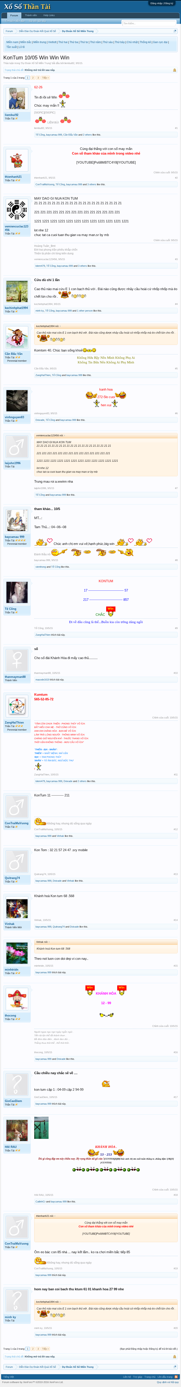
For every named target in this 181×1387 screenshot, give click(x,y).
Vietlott (52, 42)
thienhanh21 (13, 176)
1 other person (85, 310)
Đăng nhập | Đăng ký (162, 3)
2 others (87, 134)
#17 (176, 1097)
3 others (91, 184)
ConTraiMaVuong (45, 184)
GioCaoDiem (13, 1101)
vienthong (41, 566)
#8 (176, 560)
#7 (176, 488)
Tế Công (40, 134)
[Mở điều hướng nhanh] (174, 31)
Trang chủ (149, 1377)
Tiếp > (45, 77)
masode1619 (42, 679)
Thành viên (31, 15)
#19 (176, 1268)
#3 (176, 259)
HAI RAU (11, 1147)
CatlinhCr (40, 1201)
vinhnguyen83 (14, 417)
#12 (176, 829)
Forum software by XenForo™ (32, 1382)
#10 (176, 673)
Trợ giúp (137, 1377)
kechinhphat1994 (16, 308)
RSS (176, 1376)
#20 (176, 1328)
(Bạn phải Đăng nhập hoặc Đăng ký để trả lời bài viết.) (149, 1348)
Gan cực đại (160, 42)
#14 (176, 920)
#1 (176, 128)
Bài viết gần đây (37, 21)
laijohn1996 (13, 463)
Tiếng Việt (8, 1377)
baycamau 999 (54, 134)
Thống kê (145, 42)
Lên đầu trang (165, 1377)
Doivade (40, 420)
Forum (14, 15)
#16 (176, 1052)
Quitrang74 (12, 878)
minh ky (40, 310)
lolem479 (40, 266)
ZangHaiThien (43, 375)
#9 (176, 628)
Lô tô (22, 47)
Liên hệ (127, 1377)
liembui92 (69, 63)
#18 (176, 1195)
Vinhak (60, 836)
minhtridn (11, 969)
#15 (176, 965)
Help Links (49, 15)
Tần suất (11, 47)
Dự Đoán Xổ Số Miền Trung (36, 63)
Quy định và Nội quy (168, 1382)
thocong (10, 1015)
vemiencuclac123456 (16, 228)
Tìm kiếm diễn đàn (15, 21)
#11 (176, 774)
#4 (176, 304)
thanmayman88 (15, 676)
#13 (176, 874)
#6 (176, 413)
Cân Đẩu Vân (70, 134)
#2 (176, 177)
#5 (176, 368)
